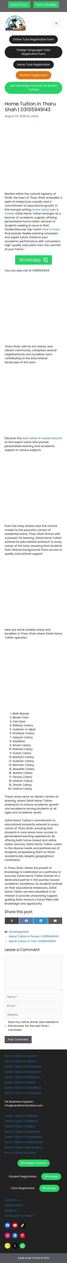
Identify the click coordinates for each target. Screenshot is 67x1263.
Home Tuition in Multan (20, 1082)
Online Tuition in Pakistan (21, 1121)
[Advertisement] (33, 157)
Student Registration (23, 1176)
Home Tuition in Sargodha (22, 1131)
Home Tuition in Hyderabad (23, 1093)
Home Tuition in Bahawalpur (23, 1147)
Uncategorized (19, 932)
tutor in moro (51, 229)
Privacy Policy (14, 1205)
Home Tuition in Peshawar (22, 1077)
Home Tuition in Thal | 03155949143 (32, 941)
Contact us (12, 1200)
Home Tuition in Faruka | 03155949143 (34, 936)
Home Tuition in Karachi (21, 1056)
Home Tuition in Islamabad (23, 1066)
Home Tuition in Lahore (20, 1061)
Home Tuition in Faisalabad (23, 1088)
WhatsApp (51, 1176)
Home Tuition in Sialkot (20, 1126)
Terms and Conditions (20, 1216)
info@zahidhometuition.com (24, 1105)
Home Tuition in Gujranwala (23, 1137)
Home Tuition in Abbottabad (24, 1142)
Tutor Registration (23, 1188)
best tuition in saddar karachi (42, 438)
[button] (33, 1163)
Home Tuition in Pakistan (21, 1116)
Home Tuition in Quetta (20, 1153)
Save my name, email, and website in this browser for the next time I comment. (33, 1026)
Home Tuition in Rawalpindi (23, 1072)
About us (11, 1210)
